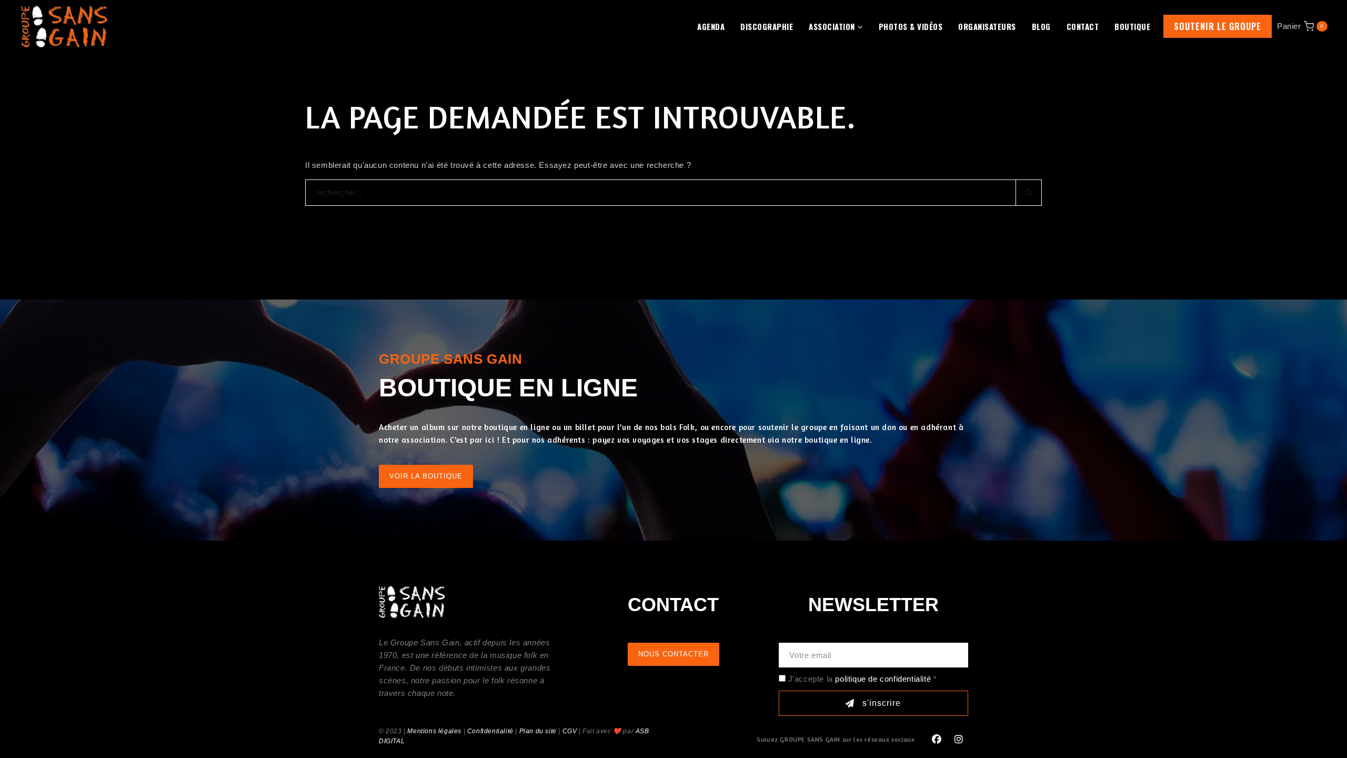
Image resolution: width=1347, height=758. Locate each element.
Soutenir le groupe (1217, 26)
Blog (1041, 26)
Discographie (766, 26)
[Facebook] (936, 739)
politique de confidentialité (883, 678)
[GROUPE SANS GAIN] (64, 26)
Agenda (711, 26)
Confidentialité (490, 731)
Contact (1083, 26)
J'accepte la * (862, 678)
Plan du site (538, 731)
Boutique (1132, 26)
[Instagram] (958, 739)
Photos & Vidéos (911, 26)
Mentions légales (434, 731)
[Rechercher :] (673, 192)
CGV (569, 731)
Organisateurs (987, 26)
